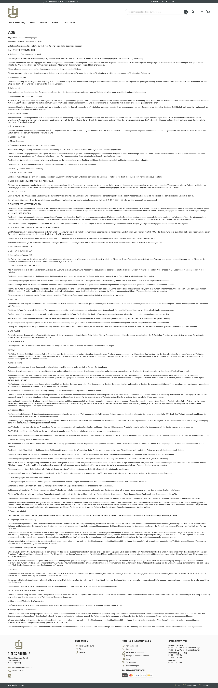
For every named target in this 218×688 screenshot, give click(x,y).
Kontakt (55, 22)
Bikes (32, 22)
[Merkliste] (201, 12)
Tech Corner (69, 22)
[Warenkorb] (208, 12)
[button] (186, 12)
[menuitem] (194, 12)
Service (43, 22)
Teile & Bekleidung (16, 22)
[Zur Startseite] (13, 12)
